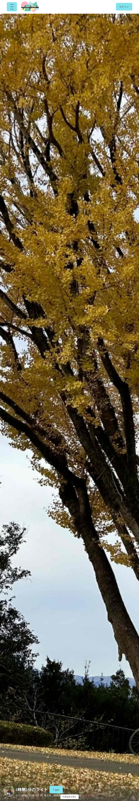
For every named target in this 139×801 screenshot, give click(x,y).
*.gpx (56, 789)
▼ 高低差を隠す (69, 796)
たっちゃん (89, 795)
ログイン (124, 6)
